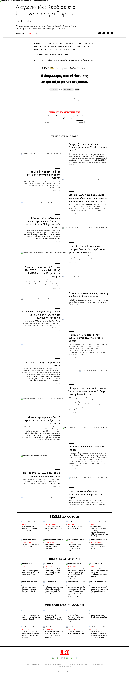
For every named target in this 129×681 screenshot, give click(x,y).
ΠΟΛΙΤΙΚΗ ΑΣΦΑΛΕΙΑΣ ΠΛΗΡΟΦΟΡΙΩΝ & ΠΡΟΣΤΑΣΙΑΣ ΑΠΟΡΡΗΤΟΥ (46, 664)
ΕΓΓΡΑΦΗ (80, 122)
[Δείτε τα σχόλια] (112, 33)
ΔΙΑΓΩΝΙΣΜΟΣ (68, 89)
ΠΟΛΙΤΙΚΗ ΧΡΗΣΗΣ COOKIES (79, 664)
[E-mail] (108, 33)
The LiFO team (20, 33)
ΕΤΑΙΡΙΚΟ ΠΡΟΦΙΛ (82, 662)
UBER (77, 89)
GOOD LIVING (68, 2)
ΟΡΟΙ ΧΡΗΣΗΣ (53, 126)
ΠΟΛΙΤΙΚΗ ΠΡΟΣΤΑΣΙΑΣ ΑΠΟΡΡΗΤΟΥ (69, 126)
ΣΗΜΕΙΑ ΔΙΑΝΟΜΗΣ (97, 664)
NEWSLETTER (57, 662)
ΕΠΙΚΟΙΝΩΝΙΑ (45, 662)
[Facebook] (99, 33)
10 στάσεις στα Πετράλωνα (75, 43)
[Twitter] (103, 33)
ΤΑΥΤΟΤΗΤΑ (34, 662)
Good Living (54, 89)
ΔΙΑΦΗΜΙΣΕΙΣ (68, 662)
